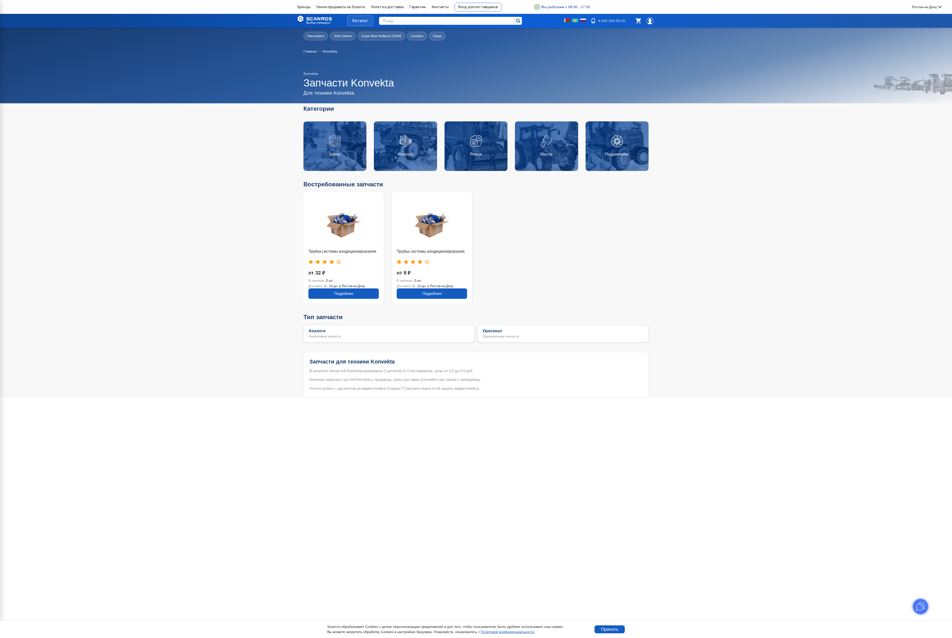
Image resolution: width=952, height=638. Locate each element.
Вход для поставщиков (478, 7)
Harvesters (315, 36)
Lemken (417, 36)
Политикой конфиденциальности (507, 632)
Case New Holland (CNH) (381, 36)
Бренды (304, 7)
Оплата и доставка (387, 7)
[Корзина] (638, 21)
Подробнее (343, 293)
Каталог (360, 20)
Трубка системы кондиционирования (342, 251)
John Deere (343, 36)
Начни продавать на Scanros (341, 7)
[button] (638, 21)
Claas (437, 36)
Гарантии (418, 7)
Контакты (440, 7)
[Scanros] (322, 19)
